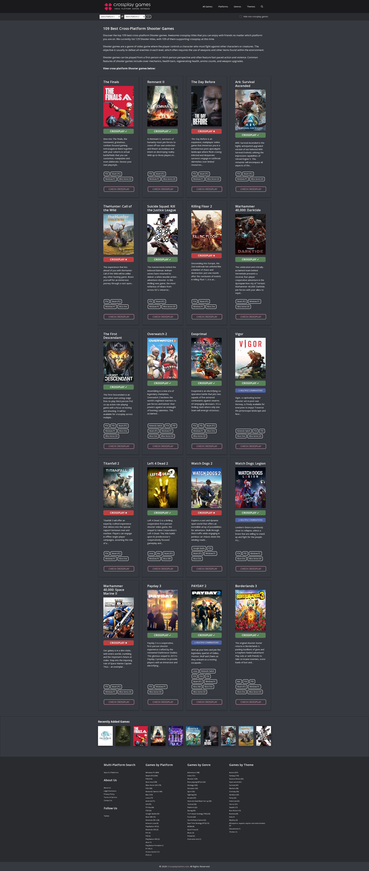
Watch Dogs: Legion (250, 463)
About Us (107, 788)
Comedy (232, 791)
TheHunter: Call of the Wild (117, 208)
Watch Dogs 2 (201, 463)
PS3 (194, 676)
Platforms (223, 6)
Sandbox (232, 795)
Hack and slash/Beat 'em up (197, 801)
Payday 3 (154, 586)
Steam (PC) (116, 174)
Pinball (190, 836)
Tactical (190, 804)
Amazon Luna (151, 823)
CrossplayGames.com (178, 866)
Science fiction (234, 779)
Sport (189, 791)
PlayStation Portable (153, 845)
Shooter (190, 779)
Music (189, 833)
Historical (232, 801)
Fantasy (232, 776)
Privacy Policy (109, 794)
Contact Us (108, 800)
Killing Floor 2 (201, 206)
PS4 (106, 301)
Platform (190, 807)
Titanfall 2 (111, 463)
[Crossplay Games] (128, 6)
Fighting (190, 795)
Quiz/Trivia (191, 829)
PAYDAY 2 (198, 586)
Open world (233, 782)
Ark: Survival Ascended (245, 84)
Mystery (232, 820)
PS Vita (148, 807)
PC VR (148, 848)
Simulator (191, 788)
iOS (147, 804)
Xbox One (123, 306)
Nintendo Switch (155, 425)
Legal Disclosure (110, 791)
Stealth (232, 807)
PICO (147, 855)
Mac (158, 553)
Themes (251, 6)
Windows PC (110, 179)
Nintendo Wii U (151, 820)
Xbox (147, 842)
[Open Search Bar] (262, 6)
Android (149, 801)
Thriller (232, 832)
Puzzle (190, 817)
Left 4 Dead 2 (157, 463)
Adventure (191, 772)
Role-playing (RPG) (194, 782)
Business (232, 814)
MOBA (189, 826)
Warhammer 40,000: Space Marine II (113, 590)
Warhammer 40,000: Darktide (248, 208)
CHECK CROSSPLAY (119, 189)
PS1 (147, 833)
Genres (237, 6)
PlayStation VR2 (151, 839)
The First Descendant (112, 336)
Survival (232, 785)
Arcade (190, 798)
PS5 (106, 174)
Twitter (106, 816)
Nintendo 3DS (151, 829)
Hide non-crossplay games (255, 16)
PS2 (147, 836)
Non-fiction (233, 810)
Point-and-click (193, 839)
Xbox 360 (167, 558)
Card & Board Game (195, 820)
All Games (207, 6)
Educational (233, 829)
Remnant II (155, 82)
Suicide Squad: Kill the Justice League (161, 208)
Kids (230, 817)
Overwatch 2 (157, 334)
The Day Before (203, 82)
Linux (151, 553)
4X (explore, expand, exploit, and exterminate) (247, 823)
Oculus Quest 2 (151, 852)
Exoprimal (199, 334)
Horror (232, 804)
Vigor (239, 334)
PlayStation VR (151, 826)
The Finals (111, 82)
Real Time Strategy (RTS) (196, 823)
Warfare (232, 788)
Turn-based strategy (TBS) (197, 814)
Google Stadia (199, 548)
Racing (189, 810)
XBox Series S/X (125, 179)
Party (231, 798)
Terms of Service (110, 797)
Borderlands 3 (246, 586)
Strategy (190, 785)
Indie (189, 776)
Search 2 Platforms (111, 772)
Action (231, 772)
